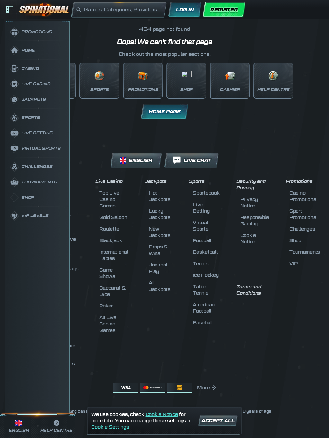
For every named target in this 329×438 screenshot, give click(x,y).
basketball (205, 252)
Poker (106, 305)
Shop (295, 240)
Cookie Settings (110, 427)
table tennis (201, 290)
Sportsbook (206, 193)
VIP (293, 263)
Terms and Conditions (248, 290)
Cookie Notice (162, 414)
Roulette (109, 229)
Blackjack (110, 240)
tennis (201, 263)
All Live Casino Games (107, 324)
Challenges (302, 229)
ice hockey (206, 275)
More (203, 388)
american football (204, 308)
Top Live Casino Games (109, 199)
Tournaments (304, 252)
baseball (203, 322)
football (202, 240)
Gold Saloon (113, 217)
